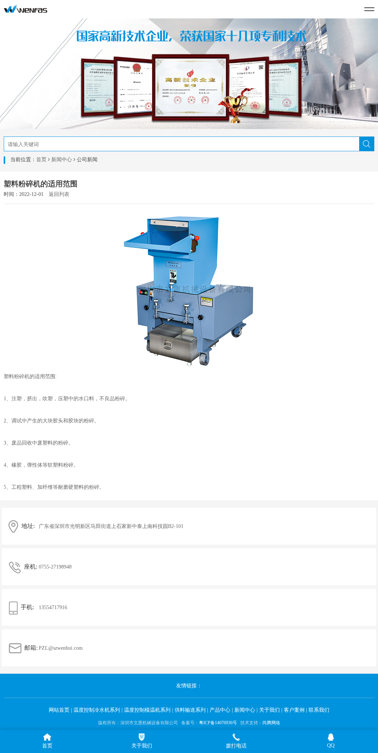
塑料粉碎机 (17, 376)
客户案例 (294, 710)
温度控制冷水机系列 (96, 710)
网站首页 (59, 710)
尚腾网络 (271, 722)
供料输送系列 (190, 710)
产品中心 (220, 710)
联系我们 (319, 710)
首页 (41, 159)
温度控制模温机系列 (147, 710)
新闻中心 (61, 159)
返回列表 (59, 194)
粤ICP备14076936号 (218, 722)
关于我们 (269, 710)
